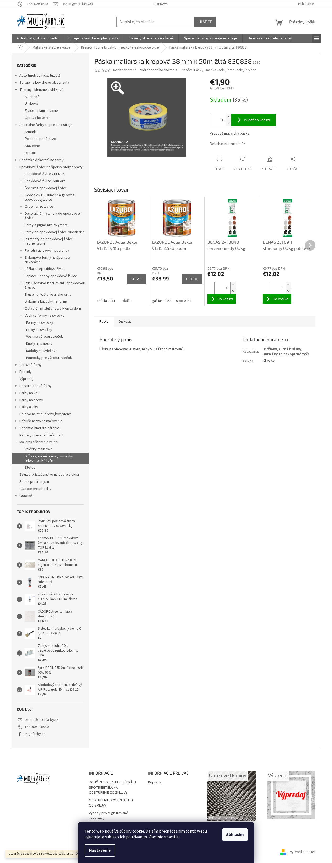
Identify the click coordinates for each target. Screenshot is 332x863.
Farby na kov (29, 393)
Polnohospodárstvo (40, 138)
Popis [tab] (103, 321)
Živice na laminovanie (41, 110)
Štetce (30, 467)
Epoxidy (25, 371)
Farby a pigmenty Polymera (46, 225)
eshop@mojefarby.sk (42, 719)
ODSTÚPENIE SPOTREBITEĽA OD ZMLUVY (111, 803)
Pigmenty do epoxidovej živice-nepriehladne (49, 241)
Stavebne (32, 146)
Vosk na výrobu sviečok (44, 336)
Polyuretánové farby (35, 386)
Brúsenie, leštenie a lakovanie (48, 294)
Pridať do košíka (257, 120)
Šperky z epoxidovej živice (46, 188)
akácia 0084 (106, 301)
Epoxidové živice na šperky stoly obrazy (51, 167)
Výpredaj (26, 379)
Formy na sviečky (39, 322)
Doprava (161, 4)
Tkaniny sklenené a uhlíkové (41, 89)
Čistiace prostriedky (35, 488)
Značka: (218, 70)
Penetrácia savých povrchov (47, 250)
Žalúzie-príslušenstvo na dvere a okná (49, 474)
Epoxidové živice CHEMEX (44, 174)
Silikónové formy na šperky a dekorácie (47, 260)
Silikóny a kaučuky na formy (46, 301)
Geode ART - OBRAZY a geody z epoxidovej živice (50, 197)
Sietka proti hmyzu (34, 481)
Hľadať (205, 21)
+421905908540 (37, 726)
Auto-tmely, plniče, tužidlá (39, 75)
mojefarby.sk (35, 734)
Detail (136, 279)
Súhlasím (235, 835)
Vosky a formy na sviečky (44, 315)
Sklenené (32, 96)
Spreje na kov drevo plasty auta (44, 82)
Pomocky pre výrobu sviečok (49, 358)
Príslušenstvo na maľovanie (40, 421)
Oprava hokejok (37, 117)
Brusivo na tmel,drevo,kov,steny (45, 414)
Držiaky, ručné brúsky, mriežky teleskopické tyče (49, 458)
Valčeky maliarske (39, 449)
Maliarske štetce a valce (38, 442)
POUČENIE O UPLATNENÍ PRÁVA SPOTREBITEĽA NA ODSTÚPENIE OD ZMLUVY (112, 787)
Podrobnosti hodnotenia (158, 70)
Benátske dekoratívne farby (41, 160)
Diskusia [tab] (125, 321)
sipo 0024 (183, 301)
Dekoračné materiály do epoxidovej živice (53, 216)
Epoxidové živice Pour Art (45, 181)
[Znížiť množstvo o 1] (228, 123)
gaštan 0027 (161, 301)
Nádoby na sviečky (40, 350)
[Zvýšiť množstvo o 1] (228, 117)
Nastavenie (100, 850)
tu (178, 837)
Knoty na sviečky (39, 343)
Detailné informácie (225, 143)
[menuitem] (37, 38)
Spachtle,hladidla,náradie (39, 428)
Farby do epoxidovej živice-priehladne (55, 232)
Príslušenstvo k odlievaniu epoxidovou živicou (55, 285)
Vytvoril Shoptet (302, 852)
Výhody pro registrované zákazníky (108, 816)
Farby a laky (28, 407)
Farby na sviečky (39, 329)
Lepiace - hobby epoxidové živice (51, 276)
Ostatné (25, 496)
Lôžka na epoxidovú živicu (45, 269)
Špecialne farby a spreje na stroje (45, 125)
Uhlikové (31, 103)
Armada (31, 132)
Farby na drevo (31, 400)
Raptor (30, 153)
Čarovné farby (30, 365)
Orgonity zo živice (39, 206)
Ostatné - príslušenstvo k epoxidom (53, 308)
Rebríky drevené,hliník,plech (41, 435)
